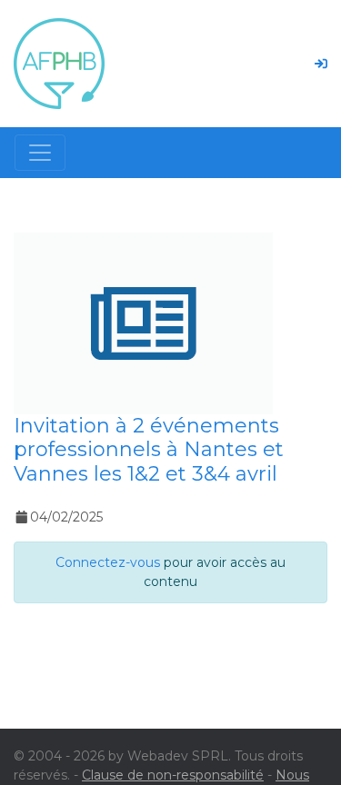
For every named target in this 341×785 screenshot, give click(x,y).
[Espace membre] (321, 63)
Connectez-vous (107, 562)
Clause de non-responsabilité (173, 775)
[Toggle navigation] (40, 152)
